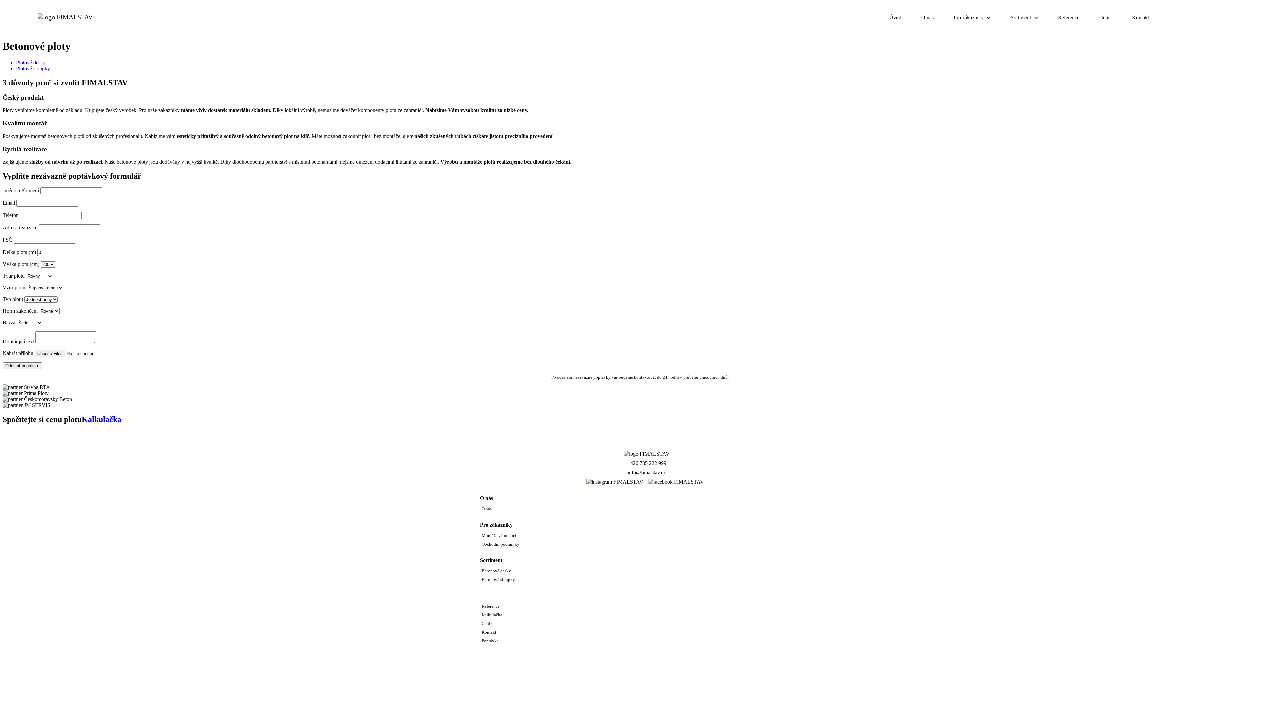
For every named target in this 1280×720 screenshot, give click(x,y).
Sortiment (1021, 17)
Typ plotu (13, 299)
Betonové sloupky (498, 579)
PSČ (7, 240)
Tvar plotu (14, 276)
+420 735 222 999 (646, 463)
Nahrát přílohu (18, 353)
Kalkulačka (1186, 18)
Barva (9, 322)
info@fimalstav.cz (647, 472)
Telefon (11, 215)
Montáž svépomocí (499, 535)
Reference (1068, 17)
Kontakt (1140, 17)
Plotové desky (31, 62)
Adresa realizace (20, 227)
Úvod (895, 17)
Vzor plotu (14, 287)
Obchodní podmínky (500, 544)
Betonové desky (496, 570)
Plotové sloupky (33, 68)
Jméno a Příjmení (21, 190)
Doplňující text (18, 341)
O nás (927, 17)
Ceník (1105, 17)
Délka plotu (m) (19, 252)
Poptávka (1237, 18)
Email (9, 203)
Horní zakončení (20, 311)
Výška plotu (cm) (21, 264)
